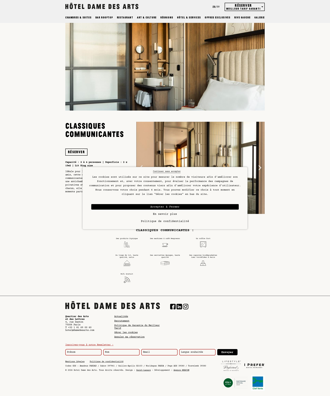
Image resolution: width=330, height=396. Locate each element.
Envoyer (227, 352)
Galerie (259, 17)
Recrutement (121, 321)
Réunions (166, 17)
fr (214, 7)
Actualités (121, 316)
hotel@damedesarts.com (79, 330)
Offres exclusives (217, 17)
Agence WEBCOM (181, 370)
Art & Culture (147, 17)
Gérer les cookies (126, 332)
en (218, 7)
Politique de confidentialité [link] (165, 221)
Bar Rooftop (104, 17)
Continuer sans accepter (167, 172)
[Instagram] (185, 307)
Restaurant (125, 17)
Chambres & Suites (78, 17)
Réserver (76, 152)
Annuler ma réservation (129, 337)
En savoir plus (165, 214)
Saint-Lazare (143, 370)
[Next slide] (259, 167)
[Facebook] (173, 307)
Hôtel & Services (189, 17)
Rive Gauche (242, 17)
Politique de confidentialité (106, 362)
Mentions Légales (75, 362)
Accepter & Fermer (165, 206)
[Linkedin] (179, 307)
